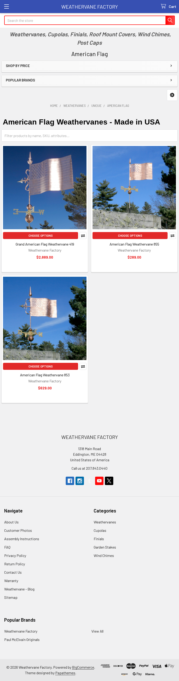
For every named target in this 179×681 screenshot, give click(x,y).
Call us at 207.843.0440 (89, 468)
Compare (82, 235)
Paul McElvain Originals (22, 639)
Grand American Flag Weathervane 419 (45, 244)
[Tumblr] (89, 481)
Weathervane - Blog (19, 589)
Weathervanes (105, 522)
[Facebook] (70, 481)
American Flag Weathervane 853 (45, 375)
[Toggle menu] (6, 6)
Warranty (11, 580)
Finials (99, 538)
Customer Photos (18, 530)
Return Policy (14, 564)
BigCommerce (83, 667)
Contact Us (13, 572)
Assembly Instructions (21, 538)
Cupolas (100, 530)
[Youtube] (99, 481)
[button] (172, 95)
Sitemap (10, 597)
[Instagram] (80, 481)
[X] (109, 481)
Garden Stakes (105, 547)
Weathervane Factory (20, 631)
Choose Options (40, 235)
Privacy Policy (15, 555)
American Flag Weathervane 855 (134, 244)
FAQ (7, 547)
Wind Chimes (104, 555)
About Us (11, 522)
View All (97, 631)
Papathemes (65, 673)
